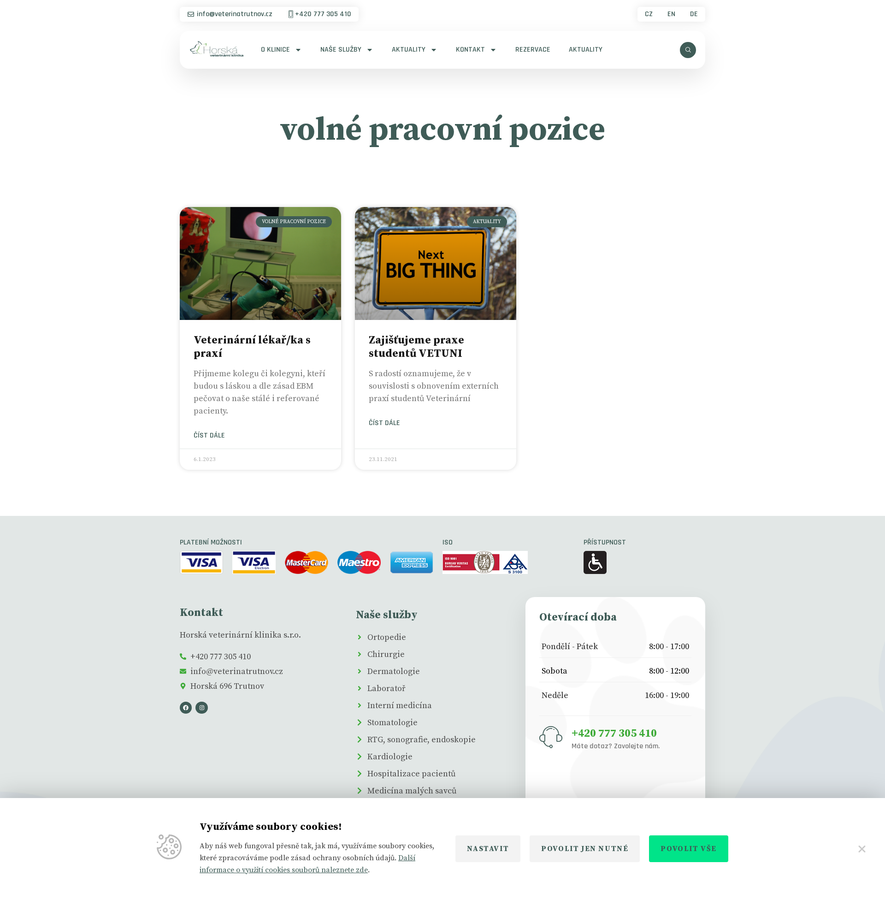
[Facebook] (186, 708)
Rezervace (532, 49)
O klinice (275, 49)
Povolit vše (689, 848)
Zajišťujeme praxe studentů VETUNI (416, 347)
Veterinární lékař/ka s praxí (252, 347)
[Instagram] (201, 708)
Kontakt (470, 49)
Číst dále (209, 435)
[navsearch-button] (688, 50)
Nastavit (488, 848)
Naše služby (340, 49)
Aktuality (408, 49)
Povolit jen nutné (584, 848)
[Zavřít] (861, 848)
